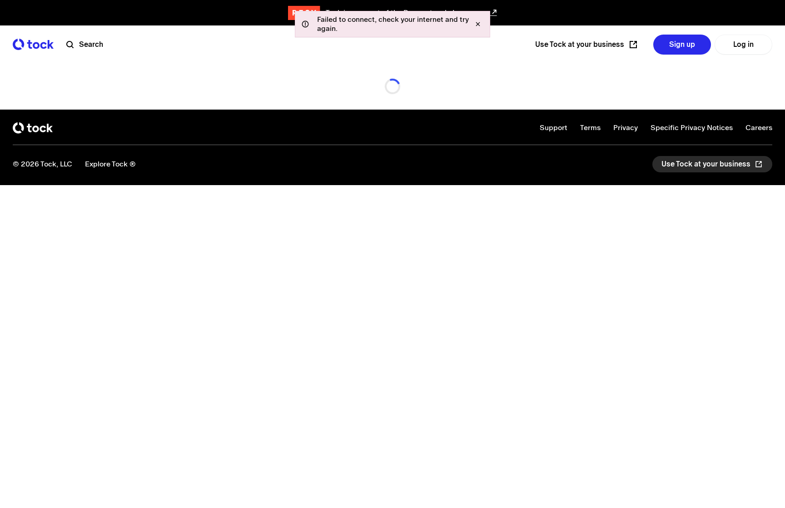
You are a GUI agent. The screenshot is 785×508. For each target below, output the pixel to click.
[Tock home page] (33, 44)
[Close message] (478, 24)
